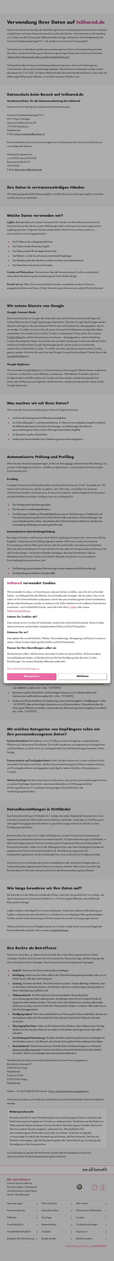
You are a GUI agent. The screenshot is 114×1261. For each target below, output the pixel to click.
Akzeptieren (31, 676)
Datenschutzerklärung (18, 611)
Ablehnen (83, 676)
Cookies (72, 607)
